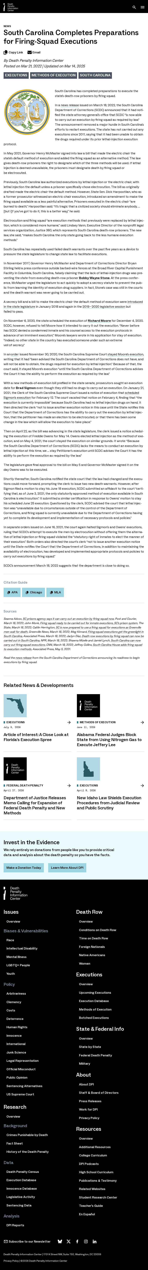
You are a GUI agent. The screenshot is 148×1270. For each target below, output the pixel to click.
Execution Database (21, 1180)
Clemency (13, 1002)
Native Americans (92, 955)
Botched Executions (94, 1018)
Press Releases (90, 1101)
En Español (87, 1214)
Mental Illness (16, 957)
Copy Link (16, 52)
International (15, 1044)
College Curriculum (93, 1155)
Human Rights (16, 1027)
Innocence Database (21, 1189)
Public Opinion (16, 1077)
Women (84, 964)
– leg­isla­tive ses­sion (103, 307)
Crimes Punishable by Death (27, 1135)
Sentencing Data (18, 1205)
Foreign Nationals (92, 947)
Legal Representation (22, 1061)
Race (10, 940)
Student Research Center (98, 1197)
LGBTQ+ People (18, 965)
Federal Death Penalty (95, 1055)
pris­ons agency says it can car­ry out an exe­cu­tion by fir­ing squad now (68, 618)
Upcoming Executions (95, 993)
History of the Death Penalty (27, 1152)
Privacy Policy (89, 1118)
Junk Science (16, 1052)
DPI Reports (15, 1225)
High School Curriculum (96, 1172)
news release (70, 105)
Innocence (14, 1036)
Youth (10, 974)
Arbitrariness (16, 994)
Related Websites (92, 1189)
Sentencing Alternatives (24, 1086)
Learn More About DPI (67, 868)
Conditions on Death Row (97, 930)
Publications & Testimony (98, 1181)
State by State (90, 1047)
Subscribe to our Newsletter (30, 1241)
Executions (16, 75)
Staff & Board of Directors (99, 1093)
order (15, 354)
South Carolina (95, 75)
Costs (10, 1010)
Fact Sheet (14, 1143)
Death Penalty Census (22, 1172)
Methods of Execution (54, 75)
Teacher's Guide (91, 1206)
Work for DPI (88, 1109)
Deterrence (14, 1019)
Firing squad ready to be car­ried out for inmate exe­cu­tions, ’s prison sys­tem (88, 623)
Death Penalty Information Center (36, 60)
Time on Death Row (93, 938)
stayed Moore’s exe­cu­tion (125, 354)
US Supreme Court (20, 1094)
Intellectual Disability (21, 948)
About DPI (86, 1084)
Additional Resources (95, 1147)
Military (84, 1064)
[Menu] (143, 7)
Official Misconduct (21, 1069)
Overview (13, 921)
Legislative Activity (20, 1197)
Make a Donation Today (23, 868)
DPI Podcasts (89, 1164)
